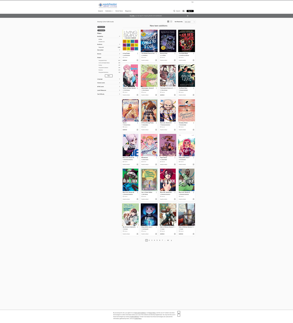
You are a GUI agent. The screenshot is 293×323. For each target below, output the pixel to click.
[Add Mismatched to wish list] (156, 165)
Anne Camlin (145, 159)
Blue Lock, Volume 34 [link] (165, 123)
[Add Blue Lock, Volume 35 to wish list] (137, 165)
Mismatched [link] (144, 157)
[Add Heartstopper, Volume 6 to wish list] (156, 95)
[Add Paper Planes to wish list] (175, 165)
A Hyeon (126, 229)
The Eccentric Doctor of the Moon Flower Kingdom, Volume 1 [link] (167, 88)
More (109, 75)
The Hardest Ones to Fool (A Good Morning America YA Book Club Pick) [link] (148, 53)
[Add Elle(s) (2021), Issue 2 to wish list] (156, 234)
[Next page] (171, 240)
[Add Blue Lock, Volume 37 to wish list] (193, 199)
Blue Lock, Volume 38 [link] (165, 192)
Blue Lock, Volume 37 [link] (184, 192)
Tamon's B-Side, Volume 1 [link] (129, 88)
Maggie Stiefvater (184, 90)
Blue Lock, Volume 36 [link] (128, 192)
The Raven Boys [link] (183, 88)
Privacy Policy (152, 313)
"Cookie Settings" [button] (134, 316)
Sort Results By (179, 21)
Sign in (190, 11)
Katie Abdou (145, 124)
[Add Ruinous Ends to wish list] (175, 60)
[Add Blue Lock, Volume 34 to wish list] (175, 130)
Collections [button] (108, 11)
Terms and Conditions (140, 313)
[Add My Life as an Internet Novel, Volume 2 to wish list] (137, 234)
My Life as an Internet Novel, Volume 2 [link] (130, 227)
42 (168, 240)
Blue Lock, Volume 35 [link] (128, 157)
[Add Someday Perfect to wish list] (193, 130)
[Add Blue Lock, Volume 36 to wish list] (137, 199)
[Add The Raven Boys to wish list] (193, 95)
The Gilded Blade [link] (183, 53)
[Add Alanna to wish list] (137, 130)
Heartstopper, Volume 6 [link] (147, 88)
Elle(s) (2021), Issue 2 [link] (146, 227)
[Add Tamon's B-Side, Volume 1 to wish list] (137, 95)
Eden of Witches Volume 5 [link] (167, 227)
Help (192, 2)
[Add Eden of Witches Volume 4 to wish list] (193, 234)
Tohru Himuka (164, 90)
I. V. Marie (163, 55)
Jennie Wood (164, 159)
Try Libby (132, 16)
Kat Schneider (183, 124)
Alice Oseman (146, 90)
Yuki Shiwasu (127, 90)
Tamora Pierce (127, 124)
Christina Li (145, 55)
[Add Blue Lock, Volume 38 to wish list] (175, 199)
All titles (100, 39)
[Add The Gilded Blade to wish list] (193, 60)
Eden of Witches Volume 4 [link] (186, 227)
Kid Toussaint (183, 159)
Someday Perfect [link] (183, 123)
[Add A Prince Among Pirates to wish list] (156, 130)
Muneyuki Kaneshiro (165, 124)
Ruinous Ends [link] (163, 53)
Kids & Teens (119, 11)
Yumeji (162, 229)
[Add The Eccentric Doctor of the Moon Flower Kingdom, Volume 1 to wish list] (175, 95)
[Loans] (183, 11)
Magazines (128, 11)
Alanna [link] (124, 123)
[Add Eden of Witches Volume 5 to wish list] (175, 234)
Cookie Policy (137, 318)
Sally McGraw (127, 55)
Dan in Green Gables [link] (146, 192)
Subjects (100, 11)
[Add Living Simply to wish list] (137, 60)
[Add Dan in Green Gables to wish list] (156, 199)
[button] (176, 11)
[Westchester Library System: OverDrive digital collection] (108, 5)
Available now (102, 41)
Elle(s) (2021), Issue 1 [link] (184, 157)
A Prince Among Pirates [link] (147, 123)
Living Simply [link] (126, 53)
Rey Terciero (145, 194)
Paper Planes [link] (163, 157)
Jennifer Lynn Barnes (184, 55)
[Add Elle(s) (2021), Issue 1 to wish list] (193, 165)
